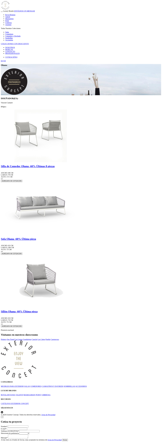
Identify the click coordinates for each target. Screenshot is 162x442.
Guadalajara (27, 339)
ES (2, 61)
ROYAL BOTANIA (8, 395)
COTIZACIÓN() (11, 57)
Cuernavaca (55, 339)
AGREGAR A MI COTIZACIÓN (11, 181)
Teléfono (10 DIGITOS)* (10, 431)
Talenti (7, 17)
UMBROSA (46, 395)
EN (4, 61)
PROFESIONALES (12, 53)
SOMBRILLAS (69, 386)
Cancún (34, 339)
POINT (38, 395)
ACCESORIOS (81, 386)
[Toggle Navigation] (2, 11)
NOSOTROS (10, 47)
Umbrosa (8, 23)
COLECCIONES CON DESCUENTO (15, 44)
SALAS (27, 386)
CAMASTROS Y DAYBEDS (52, 386)
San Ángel (10, 339)
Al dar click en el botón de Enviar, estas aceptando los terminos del (31, 440)
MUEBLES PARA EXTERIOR (12, 386)
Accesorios (9, 40)
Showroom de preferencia (10, 433)
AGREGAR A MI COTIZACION (11, 253)
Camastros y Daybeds (12, 36)
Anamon (8, 25)
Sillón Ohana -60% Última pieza (19, 311)
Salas (7, 32)
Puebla (48, 339)
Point (7, 21)
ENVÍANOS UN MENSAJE (24, 11)
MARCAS (9, 49)
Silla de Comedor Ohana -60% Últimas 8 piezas (28, 166)
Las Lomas (18, 339)
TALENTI (19, 395)
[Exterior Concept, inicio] (18, 378)
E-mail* (3, 429)
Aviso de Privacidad (48, 415)
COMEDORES (35, 386)
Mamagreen (9, 19)
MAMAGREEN (29, 395)
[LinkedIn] (2, 413)
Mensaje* (4, 438)
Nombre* (4, 426)
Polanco (4, 339)
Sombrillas (9, 38)
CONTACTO (10, 51)
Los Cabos (41, 339)
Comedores (9, 34)
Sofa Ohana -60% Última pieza (18, 238)
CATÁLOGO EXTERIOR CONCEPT (15, 403)
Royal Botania (10, 15)
